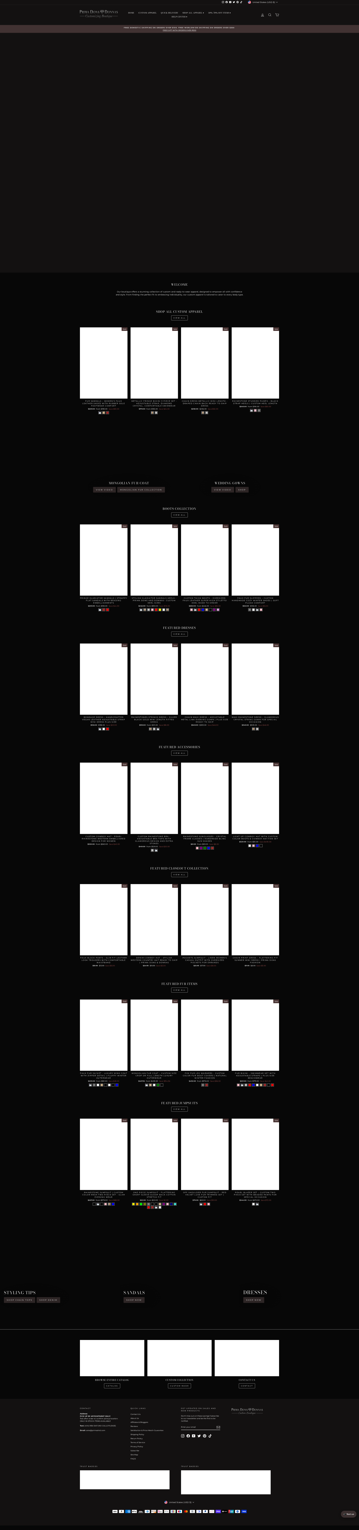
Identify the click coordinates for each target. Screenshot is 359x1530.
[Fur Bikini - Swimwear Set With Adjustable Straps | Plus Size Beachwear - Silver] (246, 1085)
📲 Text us (348, 1514)
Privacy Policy (137, 1446)
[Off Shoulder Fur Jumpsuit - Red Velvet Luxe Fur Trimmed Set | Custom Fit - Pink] (208, 1204)
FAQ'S (133, 1459)
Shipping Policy (137, 1434)
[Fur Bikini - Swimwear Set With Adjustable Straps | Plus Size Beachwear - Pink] (238, 1085)
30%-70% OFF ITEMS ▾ (219, 12)
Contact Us (136, 1414)
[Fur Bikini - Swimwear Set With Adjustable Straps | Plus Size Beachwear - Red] (249, 1085)
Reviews (134, 1426)
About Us (135, 1418)
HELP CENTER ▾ (179, 16)
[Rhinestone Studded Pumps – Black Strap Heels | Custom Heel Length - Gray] (259, 410)
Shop (242, 490)
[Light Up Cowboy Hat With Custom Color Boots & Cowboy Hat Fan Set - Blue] (257, 845)
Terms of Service (138, 1442)
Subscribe (135, 1451)
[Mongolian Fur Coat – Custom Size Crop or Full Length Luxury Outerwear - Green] (158, 1085)
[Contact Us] (247, 1358)
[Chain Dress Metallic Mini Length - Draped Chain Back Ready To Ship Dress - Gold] (203, 412)
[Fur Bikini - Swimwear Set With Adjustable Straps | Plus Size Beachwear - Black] (242, 1085)
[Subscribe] (218, 1427)
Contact (247, 1386)
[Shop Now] (179, 1266)
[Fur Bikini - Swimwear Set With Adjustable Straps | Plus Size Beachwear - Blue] (253, 1085)
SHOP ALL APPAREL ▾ (193, 12)
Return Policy (137, 1438)
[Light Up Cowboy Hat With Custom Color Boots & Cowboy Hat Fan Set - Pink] (253, 845)
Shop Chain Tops (19, 1300)
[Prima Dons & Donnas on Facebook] (188, 1436)
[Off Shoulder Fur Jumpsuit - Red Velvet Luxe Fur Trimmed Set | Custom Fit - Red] (204, 1204)
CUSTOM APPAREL (147, 12)
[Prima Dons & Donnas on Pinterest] (204, 1436)
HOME (131, 12)
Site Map (134, 1455)
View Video (104, 490)
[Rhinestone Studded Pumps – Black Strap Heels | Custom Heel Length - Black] (251, 410)
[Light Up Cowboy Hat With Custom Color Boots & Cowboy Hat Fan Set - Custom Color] (261, 845)
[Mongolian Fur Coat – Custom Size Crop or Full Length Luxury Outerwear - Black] (146, 1085)
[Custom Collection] (179, 1358)
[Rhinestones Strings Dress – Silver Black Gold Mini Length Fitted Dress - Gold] (150, 729)
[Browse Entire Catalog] (112, 1358)
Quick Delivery (169, 12)
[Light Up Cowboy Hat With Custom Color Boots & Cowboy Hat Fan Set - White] (249, 845)
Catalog (112, 1386)
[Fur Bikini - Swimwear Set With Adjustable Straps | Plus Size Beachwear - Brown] (265, 1085)
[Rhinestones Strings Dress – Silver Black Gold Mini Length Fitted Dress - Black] (158, 729)
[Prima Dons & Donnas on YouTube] (193, 1436)
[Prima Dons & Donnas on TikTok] (210, 1436)
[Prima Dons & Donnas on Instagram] (182, 1436)
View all (179, 318)
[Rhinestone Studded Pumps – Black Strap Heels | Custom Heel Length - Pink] (255, 410)
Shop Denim (48, 1300)
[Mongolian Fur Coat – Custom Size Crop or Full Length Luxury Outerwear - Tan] (150, 1085)
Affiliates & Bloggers (139, 1422)
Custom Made (179, 1386)
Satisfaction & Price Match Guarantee (147, 1430)
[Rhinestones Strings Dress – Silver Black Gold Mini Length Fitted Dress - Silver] (154, 729)
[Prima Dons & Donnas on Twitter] (199, 1436)
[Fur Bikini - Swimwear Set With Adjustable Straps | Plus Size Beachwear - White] (257, 1085)
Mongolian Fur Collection (141, 490)
